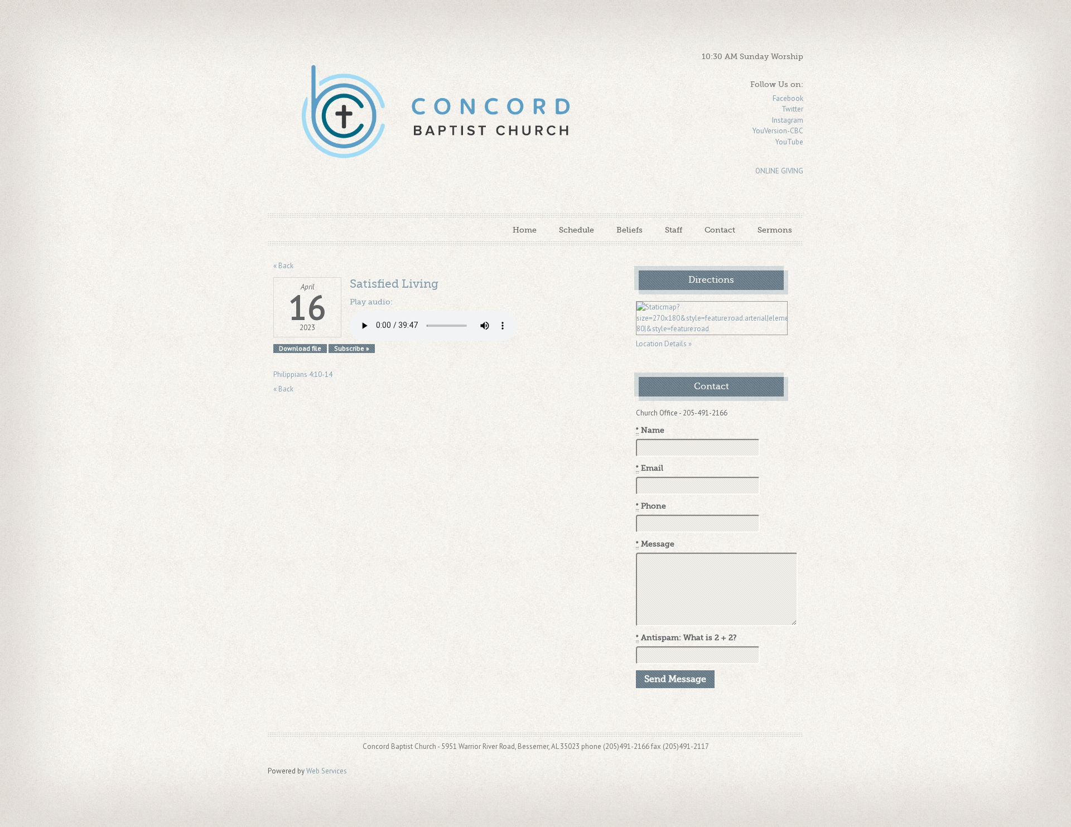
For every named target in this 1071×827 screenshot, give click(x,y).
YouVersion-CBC (777, 131)
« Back (283, 265)
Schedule (576, 229)
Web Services (326, 771)
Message (655, 544)
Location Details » (664, 344)
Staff (673, 229)
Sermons (775, 229)
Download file (300, 348)
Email (649, 468)
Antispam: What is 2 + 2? (686, 637)
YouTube (789, 142)
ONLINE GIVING (779, 171)
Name (650, 430)
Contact (720, 229)
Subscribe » (351, 348)
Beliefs (629, 229)
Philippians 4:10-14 (302, 374)
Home (525, 229)
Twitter (792, 109)
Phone (651, 506)
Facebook (788, 98)
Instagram (787, 120)
